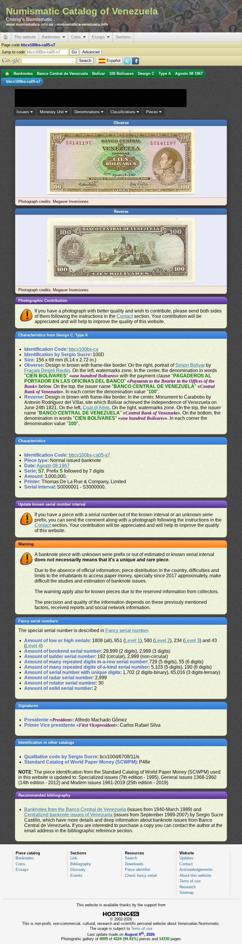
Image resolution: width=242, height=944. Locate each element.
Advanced (90, 52)
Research (187, 887)
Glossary (78, 869)
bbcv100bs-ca (83, 349)
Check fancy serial (141, 875)
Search (131, 858)
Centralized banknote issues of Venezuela (68, 814)
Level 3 (192, 640)
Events (76, 875)
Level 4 (33, 645)
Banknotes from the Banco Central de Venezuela (75, 809)
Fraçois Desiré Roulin (47, 370)
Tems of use (190, 881)
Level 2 (162, 640)
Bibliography (80, 864)
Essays (99, 37)
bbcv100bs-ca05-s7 (89, 455)
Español (113, 60)
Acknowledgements (196, 869)
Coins (77, 37)
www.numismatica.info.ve (29, 24)
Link (73, 858)
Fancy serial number (126, 630)
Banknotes (52, 37)
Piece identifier (137, 869)
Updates (186, 858)
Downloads (134, 864)
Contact (125, 316)
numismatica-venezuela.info (82, 24)
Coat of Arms (96, 407)
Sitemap (186, 892)
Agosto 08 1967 (53, 465)
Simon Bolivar (190, 365)
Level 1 (132, 640)
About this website (195, 875)
